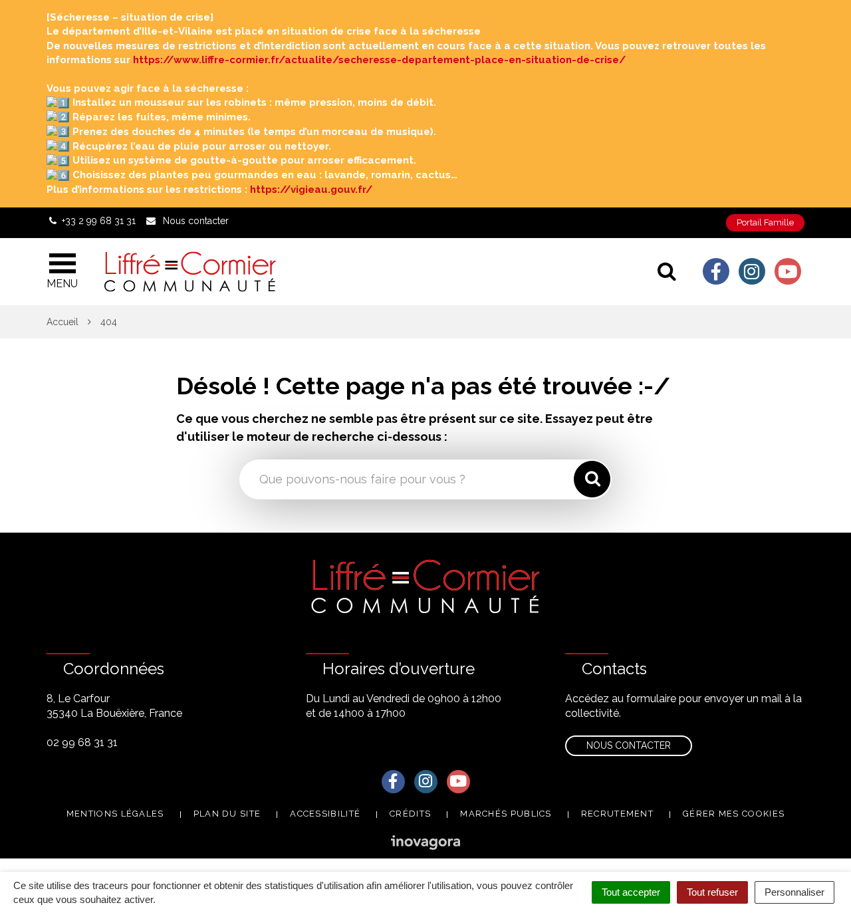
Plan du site (227, 814)
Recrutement (617, 814)
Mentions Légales (115, 814)
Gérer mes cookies (734, 814)
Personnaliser (794, 892)
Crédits (410, 814)
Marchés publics (506, 814)
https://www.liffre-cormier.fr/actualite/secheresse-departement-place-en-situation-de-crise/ (379, 60)
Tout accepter (631, 892)
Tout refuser (712, 892)
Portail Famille (765, 222)
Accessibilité (325, 814)
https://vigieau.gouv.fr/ (311, 190)
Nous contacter (628, 745)
